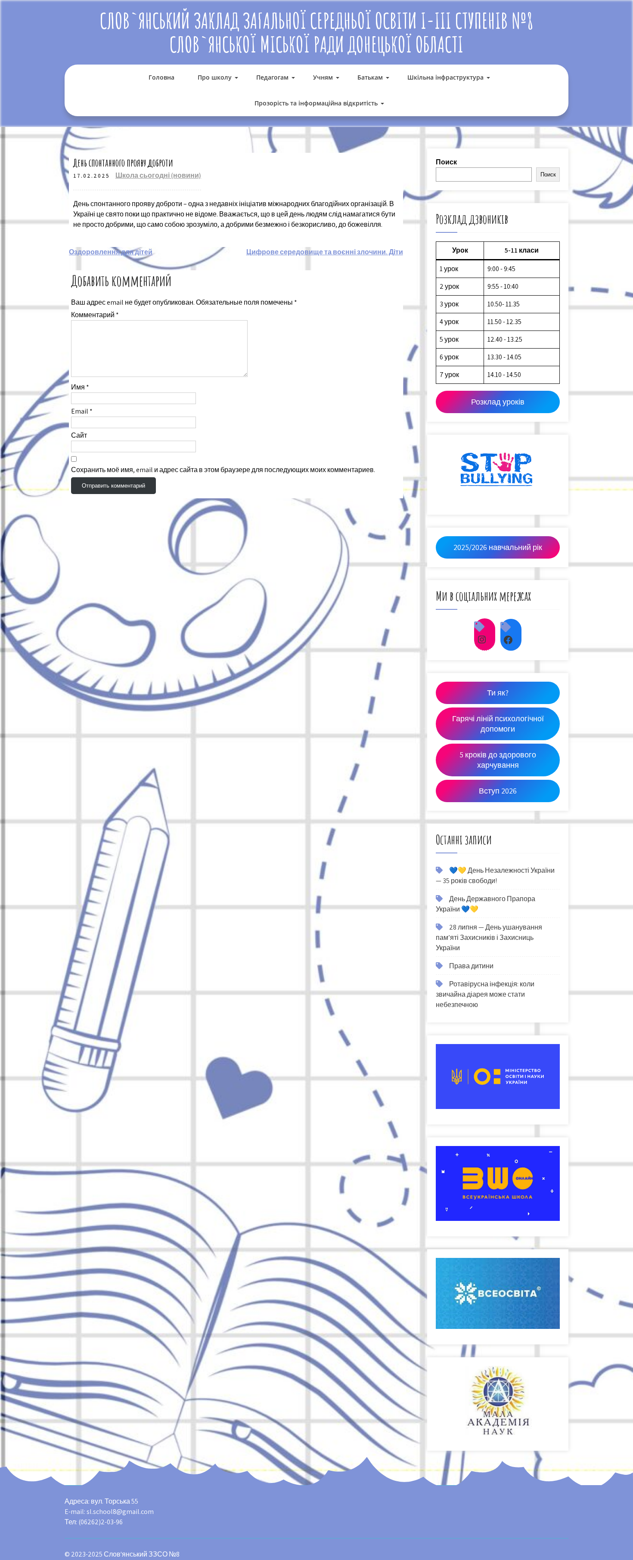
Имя (80, 387)
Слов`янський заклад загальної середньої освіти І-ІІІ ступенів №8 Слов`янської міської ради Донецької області (317, 32)
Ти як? (498, 693)
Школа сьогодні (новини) (158, 175)
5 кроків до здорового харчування (497, 760)
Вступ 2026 (498, 791)
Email (82, 411)
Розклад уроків (497, 402)
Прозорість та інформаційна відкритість (316, 103)
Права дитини (471, 965)
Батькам (370, 77)
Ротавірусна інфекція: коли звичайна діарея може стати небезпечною (485, 994)
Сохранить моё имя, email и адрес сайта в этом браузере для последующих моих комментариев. (223, 469)
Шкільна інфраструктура (445, 77)
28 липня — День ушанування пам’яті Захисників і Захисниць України (489, 937)
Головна (161, 77)
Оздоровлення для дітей (110, 251)
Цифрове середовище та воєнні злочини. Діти (324, 251)
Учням (323, 77)
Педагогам (272, 77)
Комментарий (95, 314)
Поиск (446, 162)
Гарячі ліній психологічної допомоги (498, 724)
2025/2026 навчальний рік (497, 547)
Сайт (79, 435)
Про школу (215, 77)
